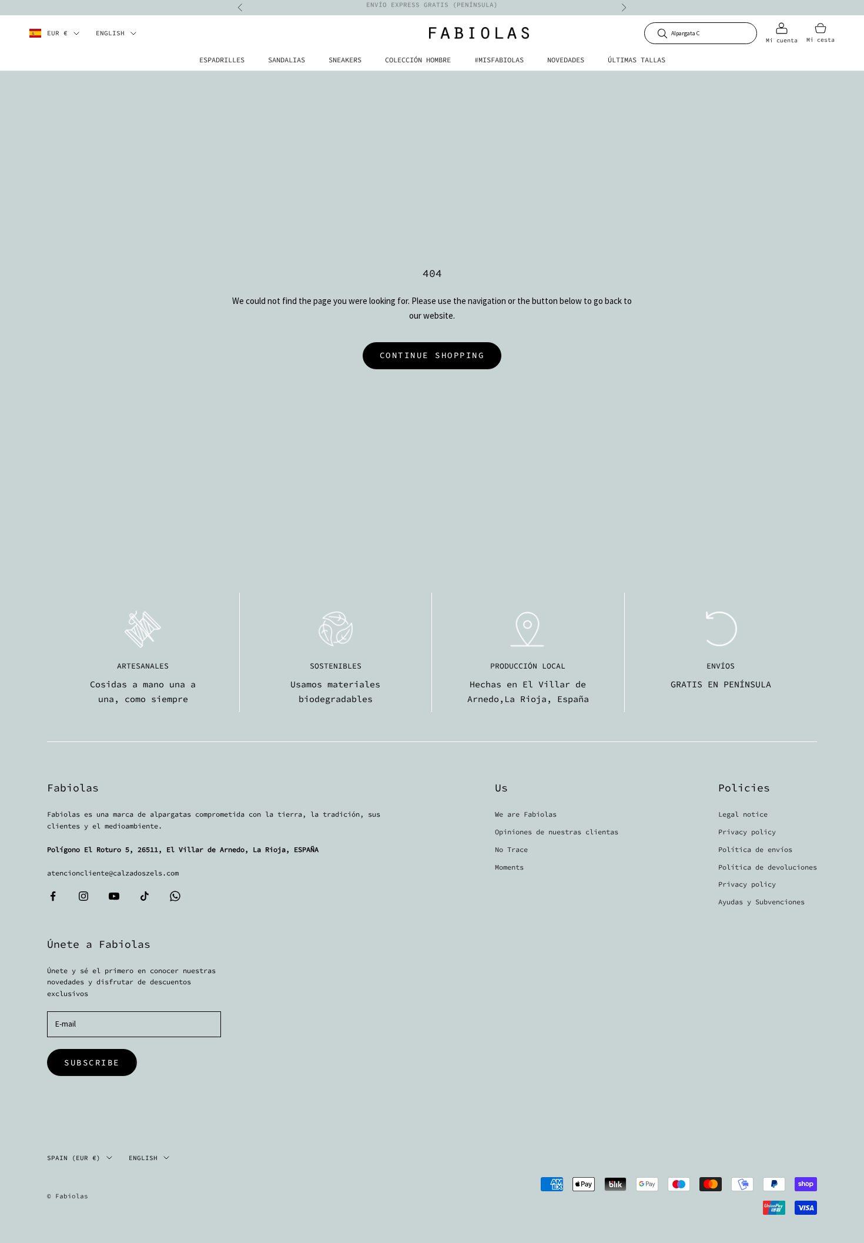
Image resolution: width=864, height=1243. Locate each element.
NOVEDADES (565, 59)
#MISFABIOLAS (499, 59)
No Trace (511, 849)
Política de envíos (755, 849)
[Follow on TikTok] (144, 896)
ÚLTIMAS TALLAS (636, 59)
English (110, 33)
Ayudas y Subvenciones (761, 901)
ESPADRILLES (222, 59)
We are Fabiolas (526, 814)
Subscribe (92, 1062)
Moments (509, 867)
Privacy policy (747, 831)
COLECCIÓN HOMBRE (418, 59)
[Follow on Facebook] (53, 896)
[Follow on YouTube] (114, 896)
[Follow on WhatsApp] (175, 896)
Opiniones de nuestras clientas (556, 831)
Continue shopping (432, 355)
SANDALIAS (286, 59)
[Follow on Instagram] (83, 896)
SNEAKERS (345, 59)
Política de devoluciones (767, 867)
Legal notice (743, 814)
